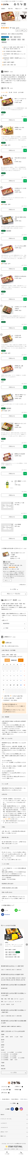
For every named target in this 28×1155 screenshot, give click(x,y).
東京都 (7, 48)
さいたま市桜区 (13, 1056)
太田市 (2, 1047)
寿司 (2, 1001)
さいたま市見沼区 (13, 1054)
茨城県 (11, 47)
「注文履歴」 (11, 762)
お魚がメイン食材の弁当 (6, 969)
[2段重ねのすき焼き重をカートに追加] (25, 473)
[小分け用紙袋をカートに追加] (25, 538)
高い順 (10, 92)
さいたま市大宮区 (4, 1054)
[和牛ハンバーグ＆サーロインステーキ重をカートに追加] (25, 120)
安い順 (15, 92)
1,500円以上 (18, 1026)
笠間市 (7, 1036)
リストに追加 (20, 30)
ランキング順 (4, 92)
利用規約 (17, 1089)
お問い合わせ (4, 1092)
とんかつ (21, 999)
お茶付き (3, 978)
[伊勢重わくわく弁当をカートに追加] (25, 150)
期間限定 (13, 978)
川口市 (16, 1059)
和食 (2, 999)
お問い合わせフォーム (7, 898)
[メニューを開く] (24, 4)
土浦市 (2, 1036)
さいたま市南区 (13, 1057)
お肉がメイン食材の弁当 (16, 969)
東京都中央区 (4, 988)
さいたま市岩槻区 (4, 1059)
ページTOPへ (13, 1103)
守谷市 (21, 1036)
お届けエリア (5, 620)
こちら (22, 710)
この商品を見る (22, 584)
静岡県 (15, 48)
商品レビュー (18, 8)
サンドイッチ (18, 1001)
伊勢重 (3, 23)
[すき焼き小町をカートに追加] (25, 358)
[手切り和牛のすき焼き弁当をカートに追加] (25, 180)
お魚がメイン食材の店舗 (6, 1015)
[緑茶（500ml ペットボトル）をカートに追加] (25, 495)
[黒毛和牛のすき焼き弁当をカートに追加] (25, 299)
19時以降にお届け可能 (20, 980)
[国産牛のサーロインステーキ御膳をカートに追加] (25, 446)
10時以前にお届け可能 (10, 980)
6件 (14, 28)
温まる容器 (3, 980)
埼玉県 (21, 47)
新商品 (10, 978)
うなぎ (12, 1004)
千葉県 (20, 603)
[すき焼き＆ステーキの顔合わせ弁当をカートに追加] (25, 209)
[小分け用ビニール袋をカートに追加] (25, 517)
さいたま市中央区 (4, 1056)
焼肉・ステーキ (14, 999)
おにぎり (3, 1004)
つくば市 (16, 1036)
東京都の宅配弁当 (5, 1099)
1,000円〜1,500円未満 (11, 1026)
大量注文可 (23, 978)
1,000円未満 (3, 1026)
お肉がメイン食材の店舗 (16, 1015)
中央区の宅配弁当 (14, 1099)
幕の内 (8, 1004)
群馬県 (18, 47)
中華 (9, 999)
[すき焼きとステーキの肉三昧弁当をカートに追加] (25, 328)
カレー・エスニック (9, 1001)
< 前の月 (7, 660)
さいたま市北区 (18, 1052)
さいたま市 (3, 1052)
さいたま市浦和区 (4, 1057)
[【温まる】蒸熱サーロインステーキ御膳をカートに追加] (25, 416)
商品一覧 (10, 8)
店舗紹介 (3, 8)
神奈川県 (11, 48)
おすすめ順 (20, 92)
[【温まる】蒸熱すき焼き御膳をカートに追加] (25, 238)
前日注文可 (18, 978)
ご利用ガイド (18, 1086)
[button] (14, 623)
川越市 (11, 1059)
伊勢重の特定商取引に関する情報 (9, 888)
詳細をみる (12, 120)
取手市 (11, 1036)
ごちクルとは (4, 1086)
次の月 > (20, 660)
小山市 (2, 1042)
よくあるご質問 (7, 819)
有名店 (6, 978)
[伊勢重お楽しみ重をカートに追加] (25, 387)
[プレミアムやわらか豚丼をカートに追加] (25, 268)
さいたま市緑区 (21, 1057)
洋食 (5, 999)
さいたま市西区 (10, 1052)
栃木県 (14, 47)
